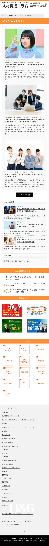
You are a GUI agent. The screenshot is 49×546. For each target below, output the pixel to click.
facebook (38, 3)
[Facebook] (24, 531)
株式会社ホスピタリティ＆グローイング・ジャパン (17, 514)
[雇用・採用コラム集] (24, 372)
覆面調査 (5, 497)
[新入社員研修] (37, 326)
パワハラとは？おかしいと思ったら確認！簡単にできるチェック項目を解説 (26, 291)
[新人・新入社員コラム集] (8, 349)
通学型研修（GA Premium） (11, 416)
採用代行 (5, 453)
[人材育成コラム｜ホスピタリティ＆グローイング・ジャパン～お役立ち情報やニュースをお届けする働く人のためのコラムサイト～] (24, 8)
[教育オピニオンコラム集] (24, 383)
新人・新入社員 (35, 62)
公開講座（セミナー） (8, 438)
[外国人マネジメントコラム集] (24, 361)
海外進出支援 (6, 486)
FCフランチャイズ (7, 501)
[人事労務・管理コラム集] (41, 372)
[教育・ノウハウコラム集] (8, 372)
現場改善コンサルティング (10, 446)
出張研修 (7, 62)
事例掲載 (28, 521)
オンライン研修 (14, 62)
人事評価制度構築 (7, 464)
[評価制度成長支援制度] (12, 326)
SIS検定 (4, 472)
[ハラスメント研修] (12, 310)
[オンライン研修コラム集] (24, 349)
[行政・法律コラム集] (8, 383)
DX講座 (4, 423)
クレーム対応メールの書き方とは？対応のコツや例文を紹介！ (26, 284)
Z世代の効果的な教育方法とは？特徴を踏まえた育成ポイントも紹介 (24, 65)
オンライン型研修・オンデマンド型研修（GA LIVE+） (18, 420)
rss (35, 3)
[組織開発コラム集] (41, 383)
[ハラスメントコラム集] (8, 361)
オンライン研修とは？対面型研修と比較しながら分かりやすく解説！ (24, 175)
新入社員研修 (6, 435)
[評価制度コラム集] (41, 349)
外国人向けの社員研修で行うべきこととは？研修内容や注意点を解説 (31, 210)
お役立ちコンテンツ (24, 62)
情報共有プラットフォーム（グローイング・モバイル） (18, 427)
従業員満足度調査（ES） (9, 460)
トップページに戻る (24, 195)
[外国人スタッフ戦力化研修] (37, 310)
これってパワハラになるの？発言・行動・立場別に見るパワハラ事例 (31, 225)
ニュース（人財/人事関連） (11, 524)
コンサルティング (7, 493)
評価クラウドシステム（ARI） (11, 468)
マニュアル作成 (7, 478)
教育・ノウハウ (39, 117)
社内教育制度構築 (7, 442)
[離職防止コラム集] (41, 361)
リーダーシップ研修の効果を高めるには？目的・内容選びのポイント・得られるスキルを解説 (24, 120)
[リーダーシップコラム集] (8, 394)
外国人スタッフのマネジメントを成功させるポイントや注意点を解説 (31, 241)
